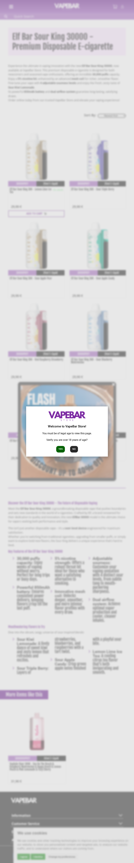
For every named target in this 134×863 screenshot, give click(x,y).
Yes (61, 449)
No (74, 449)
